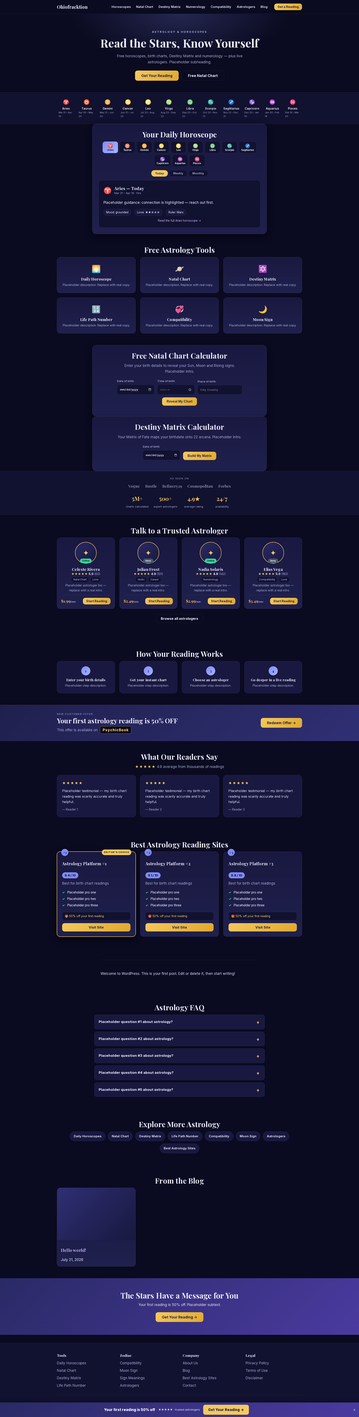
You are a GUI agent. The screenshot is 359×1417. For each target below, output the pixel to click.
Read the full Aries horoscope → (179, 220)
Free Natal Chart (203, 75)
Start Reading (96, 601)
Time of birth (166, 381)
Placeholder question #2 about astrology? (136, 1039)
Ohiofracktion (72, 7)
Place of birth (207, 381)
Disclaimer (254, 1378)
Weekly (178, 173)
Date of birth (125, 381)
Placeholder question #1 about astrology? (136, 1022)
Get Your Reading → (179, 1317)
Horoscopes (121, 7)
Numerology (195, 7)
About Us (190, 1363)
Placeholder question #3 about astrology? (136, 1055)
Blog (264, 7)
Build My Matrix (200, 456)
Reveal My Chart (179, 401)
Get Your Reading (156, 75)
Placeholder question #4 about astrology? (136, 1072)
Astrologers (246, 7)
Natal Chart (144, 7)
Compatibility (221, 7)
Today (159, 173)
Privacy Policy (257, 1363)
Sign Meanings (132, 1378)
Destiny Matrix (170, 7)
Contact (189, 1385)
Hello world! (73, 1250)
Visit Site (96, 927)
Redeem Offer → (281, 723)
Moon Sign (248, 1136)
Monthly (198, 173)
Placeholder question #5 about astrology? (136, 1089)
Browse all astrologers (179, 618)
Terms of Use (257, 1370)
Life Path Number (185, 1136)
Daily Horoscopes (87, 1136)
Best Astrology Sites (179, 1148)
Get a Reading (288, 7)
